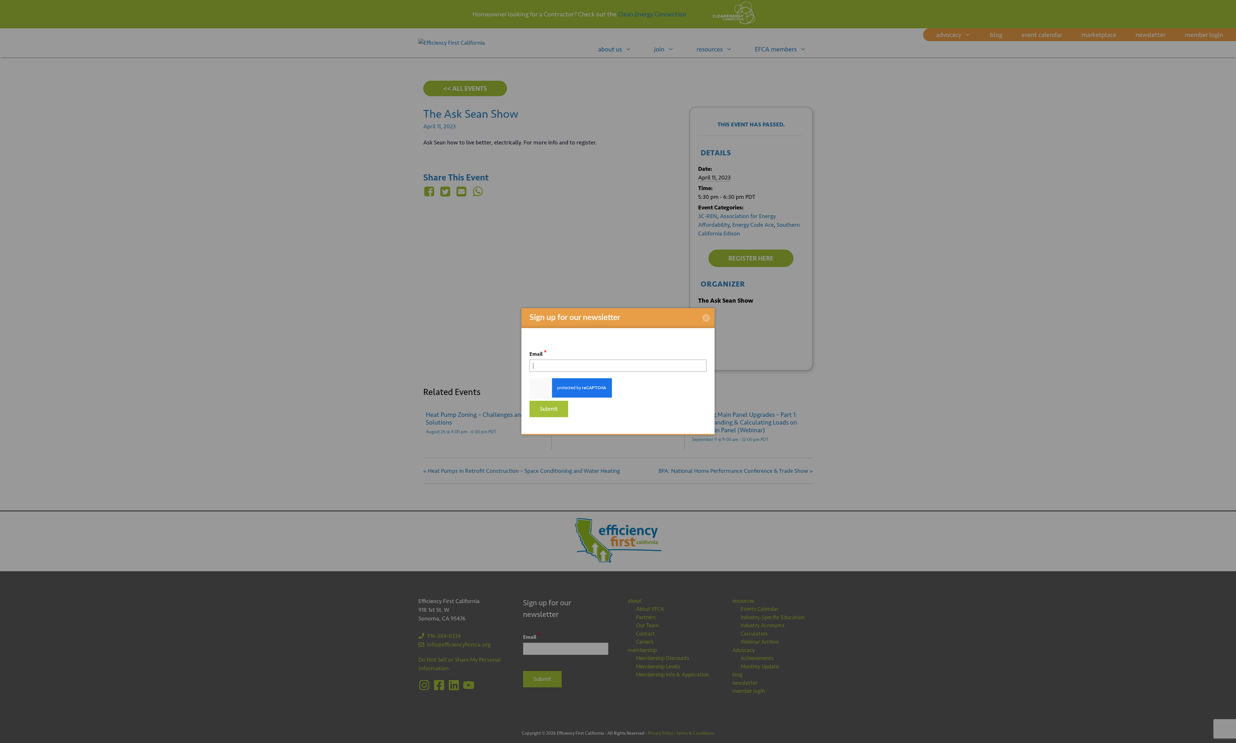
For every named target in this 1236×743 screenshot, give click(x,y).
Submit (549, 408)
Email (538, 353)
